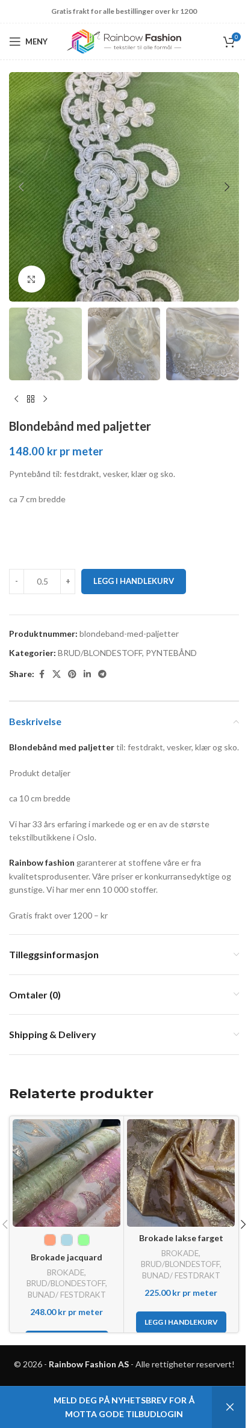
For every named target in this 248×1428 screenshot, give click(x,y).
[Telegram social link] (102, 674)
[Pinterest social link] (72, 674)
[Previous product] (16, 399)
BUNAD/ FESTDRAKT (67, 1294)
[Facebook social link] (41, 674)
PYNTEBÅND (171, 653)
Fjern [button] (230, 1407)
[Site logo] (124, 40)
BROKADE (65, 1272)
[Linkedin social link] (87, 674)
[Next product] (45, 399)
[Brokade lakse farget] (181, 1173)
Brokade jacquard (66, 1257)
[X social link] (56, 674)
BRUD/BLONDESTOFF (100, 653)
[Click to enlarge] (31, 279)
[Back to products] (30, 399)
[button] (21, 187)
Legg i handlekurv (133, 581)
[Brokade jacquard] (66, 1173)
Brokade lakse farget (181, 1238)
